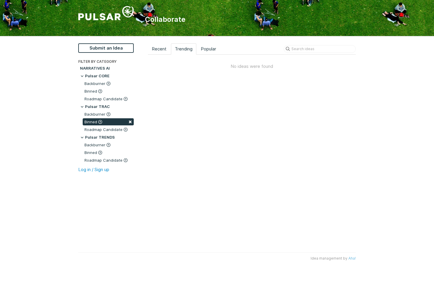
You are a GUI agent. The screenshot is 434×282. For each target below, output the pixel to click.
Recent (159, 49)
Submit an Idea (106, 48)
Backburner (95, 83)
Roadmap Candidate (104, 98)
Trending (183, 49)
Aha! (352, 258)
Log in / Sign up (93, 169)
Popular (208, 49)
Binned (91, 91)
